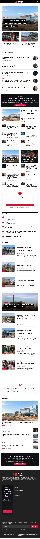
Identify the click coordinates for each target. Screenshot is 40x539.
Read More (23, 121)
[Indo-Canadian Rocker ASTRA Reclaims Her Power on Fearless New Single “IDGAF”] (4, 125)
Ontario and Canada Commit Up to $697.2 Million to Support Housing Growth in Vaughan (26, 317)
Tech (3, 254)
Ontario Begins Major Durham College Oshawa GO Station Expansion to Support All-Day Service (24, 250)
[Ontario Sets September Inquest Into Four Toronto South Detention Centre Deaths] (35, 65)
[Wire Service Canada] (20, 1)
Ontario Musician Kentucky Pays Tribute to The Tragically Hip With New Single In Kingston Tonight (12, 185)
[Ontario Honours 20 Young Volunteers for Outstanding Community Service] (8, 349)
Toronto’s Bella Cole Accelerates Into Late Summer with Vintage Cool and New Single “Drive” (21, 227)
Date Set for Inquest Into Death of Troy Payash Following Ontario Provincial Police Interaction (31, 176)
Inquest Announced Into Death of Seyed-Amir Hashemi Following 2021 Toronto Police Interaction (31, 185)
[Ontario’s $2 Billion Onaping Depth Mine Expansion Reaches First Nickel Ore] (10, 36)
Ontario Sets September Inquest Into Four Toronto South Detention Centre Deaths (15, 66)
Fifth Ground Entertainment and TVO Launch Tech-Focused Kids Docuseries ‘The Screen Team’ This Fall (31, 134)
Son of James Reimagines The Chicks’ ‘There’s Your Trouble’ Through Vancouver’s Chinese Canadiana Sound (31, 143)
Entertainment (9, 137)
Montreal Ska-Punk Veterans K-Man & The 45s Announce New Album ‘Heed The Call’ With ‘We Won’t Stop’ (12, 143)
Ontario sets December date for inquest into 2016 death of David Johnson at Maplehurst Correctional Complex (21, 232)
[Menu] (3, 2)
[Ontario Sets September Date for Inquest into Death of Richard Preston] (35, 58)
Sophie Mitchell (5, 60)
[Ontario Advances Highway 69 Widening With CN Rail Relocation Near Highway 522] (29, 36)
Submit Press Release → (20, 105)
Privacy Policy (26, 207)
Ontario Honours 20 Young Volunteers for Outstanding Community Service (24, 348)
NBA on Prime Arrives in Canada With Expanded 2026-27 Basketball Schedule (15, 73)
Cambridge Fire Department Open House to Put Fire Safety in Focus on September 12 (26, 363)
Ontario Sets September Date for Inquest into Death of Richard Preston (16, 58)
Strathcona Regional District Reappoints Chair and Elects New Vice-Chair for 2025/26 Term (21, 217)
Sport (8, 170)
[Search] (37, 2)
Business (5, 17)
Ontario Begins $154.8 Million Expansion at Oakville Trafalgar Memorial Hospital (15, 23)
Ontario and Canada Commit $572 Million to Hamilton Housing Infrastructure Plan (25, 265)
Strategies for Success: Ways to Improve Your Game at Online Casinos (20, 222)
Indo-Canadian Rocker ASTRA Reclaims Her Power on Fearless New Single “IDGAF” (13, 127)
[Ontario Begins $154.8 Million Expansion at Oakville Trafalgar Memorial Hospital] (20, 18)
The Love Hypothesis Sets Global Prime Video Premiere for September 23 (13, 134)
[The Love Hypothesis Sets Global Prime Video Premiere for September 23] (4, 133)
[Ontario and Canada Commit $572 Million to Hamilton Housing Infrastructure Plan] (8, 267)
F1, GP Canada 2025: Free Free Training (13, 236)
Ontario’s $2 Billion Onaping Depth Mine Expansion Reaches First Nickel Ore (10, 45)
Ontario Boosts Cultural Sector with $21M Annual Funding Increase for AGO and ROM (26, 280)
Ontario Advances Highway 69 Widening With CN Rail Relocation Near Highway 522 (29, 45)
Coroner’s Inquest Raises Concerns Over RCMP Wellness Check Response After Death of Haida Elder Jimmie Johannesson (16, 81)
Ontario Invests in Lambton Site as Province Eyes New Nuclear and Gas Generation (16, 441)
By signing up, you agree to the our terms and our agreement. (20, 207)
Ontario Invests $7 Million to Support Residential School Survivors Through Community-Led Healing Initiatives (17, 88)
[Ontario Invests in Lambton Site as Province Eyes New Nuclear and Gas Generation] (20, 302)
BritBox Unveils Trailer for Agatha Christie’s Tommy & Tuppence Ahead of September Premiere (31, 127)
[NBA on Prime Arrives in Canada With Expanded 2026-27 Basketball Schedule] (35, 73)
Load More (19, 377)
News (3, 55)
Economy (5, 302)
